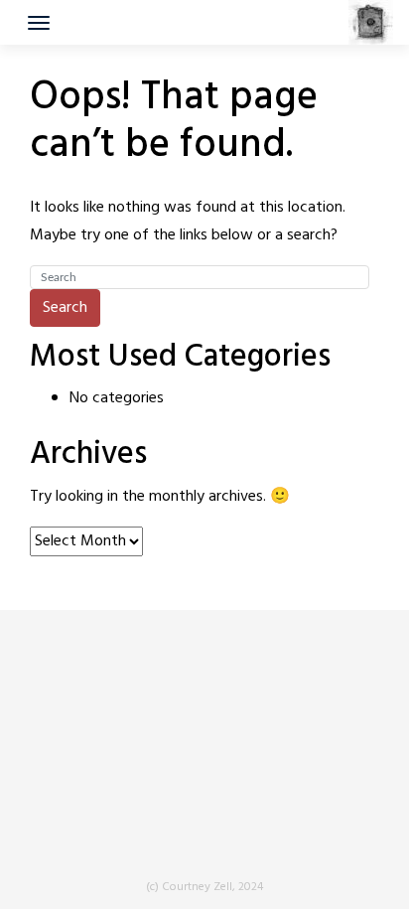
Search (65, 308)
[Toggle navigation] (39, 23)
